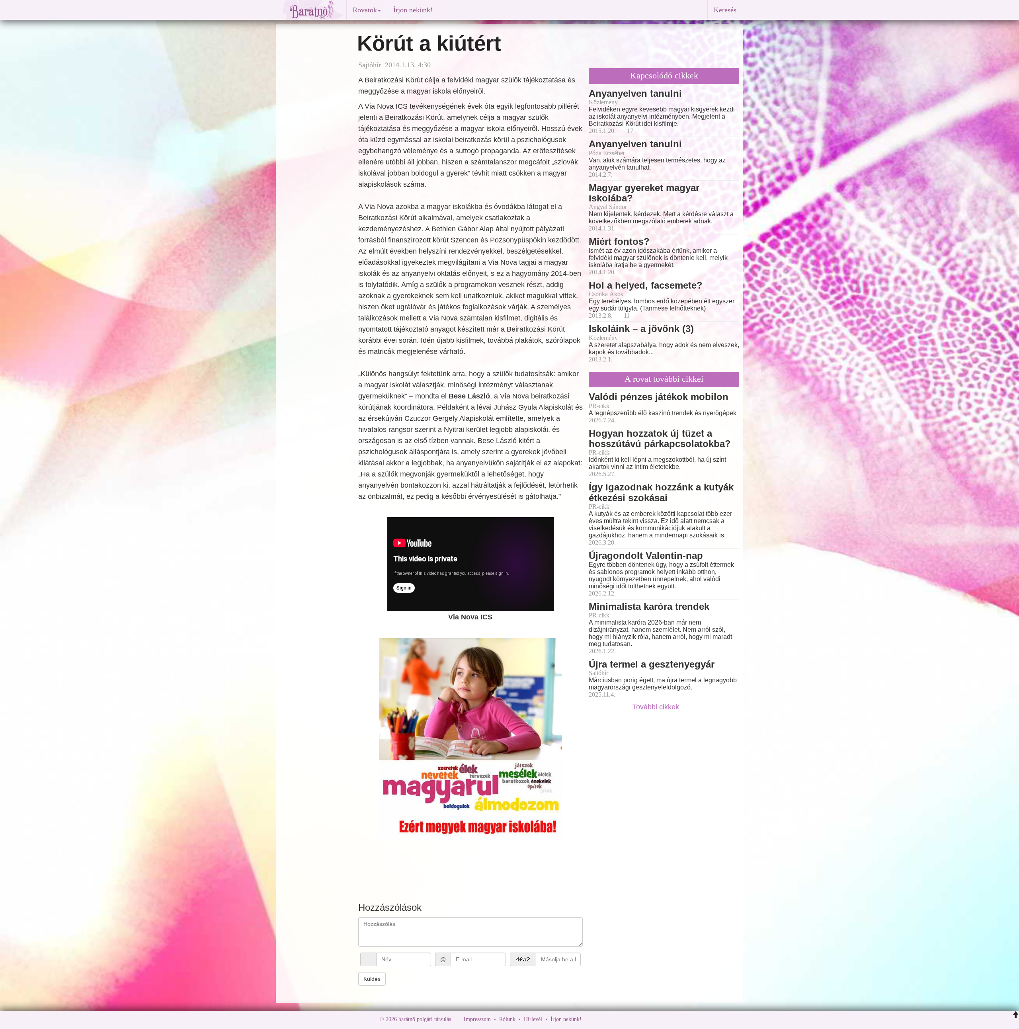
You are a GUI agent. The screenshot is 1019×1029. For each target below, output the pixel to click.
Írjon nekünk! (413, 10)
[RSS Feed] (626, 1019)
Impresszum (477, 1019)
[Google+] (602, 1019)
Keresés (725, 10)
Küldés (372, 979)
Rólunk (507, 1019)
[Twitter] (615, 1019)
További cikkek (656, 707)
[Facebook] (589, 1019)
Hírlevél (533, 1019)
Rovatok (365, 10)
